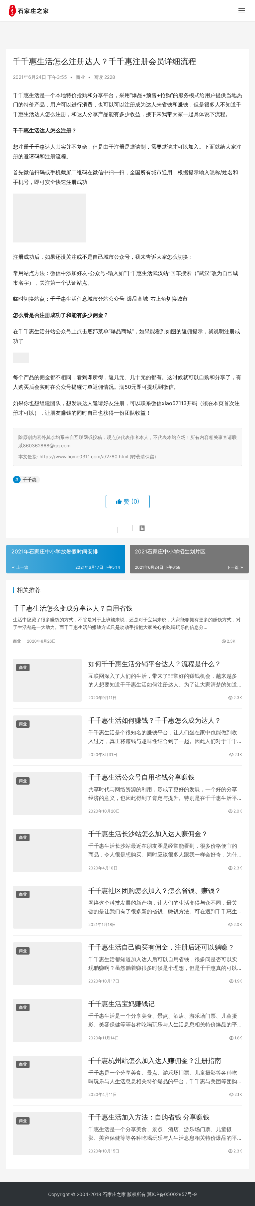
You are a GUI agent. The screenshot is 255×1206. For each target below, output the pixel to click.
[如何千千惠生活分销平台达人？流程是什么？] (47, 680)
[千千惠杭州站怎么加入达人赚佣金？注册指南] (47, 1077)
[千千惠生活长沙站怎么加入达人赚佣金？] (47, 850)
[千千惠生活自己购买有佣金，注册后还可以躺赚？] (47, 963)
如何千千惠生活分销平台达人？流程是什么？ (154, 664)
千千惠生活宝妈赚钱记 (121, 1004)
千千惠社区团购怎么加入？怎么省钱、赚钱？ (154, 891)
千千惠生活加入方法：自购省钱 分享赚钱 (149, 1117)
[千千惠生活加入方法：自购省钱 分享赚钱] (47, 1133)
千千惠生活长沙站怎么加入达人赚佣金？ (148, 834)
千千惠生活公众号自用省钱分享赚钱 (141, 777)
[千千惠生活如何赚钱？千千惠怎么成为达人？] (47, 736)
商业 (80, 77)
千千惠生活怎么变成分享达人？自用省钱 (72, 608)
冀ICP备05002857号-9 (172, 1194)
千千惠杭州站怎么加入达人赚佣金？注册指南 (154, 1061)
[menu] (242, 11)
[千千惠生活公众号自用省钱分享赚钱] (47, 793)
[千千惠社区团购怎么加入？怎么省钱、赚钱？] (47, 907)
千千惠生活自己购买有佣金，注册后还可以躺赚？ (161, 947)
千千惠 (30, 479)
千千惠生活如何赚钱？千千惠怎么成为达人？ (154, 720)
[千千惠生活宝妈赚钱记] (47, 1020)
